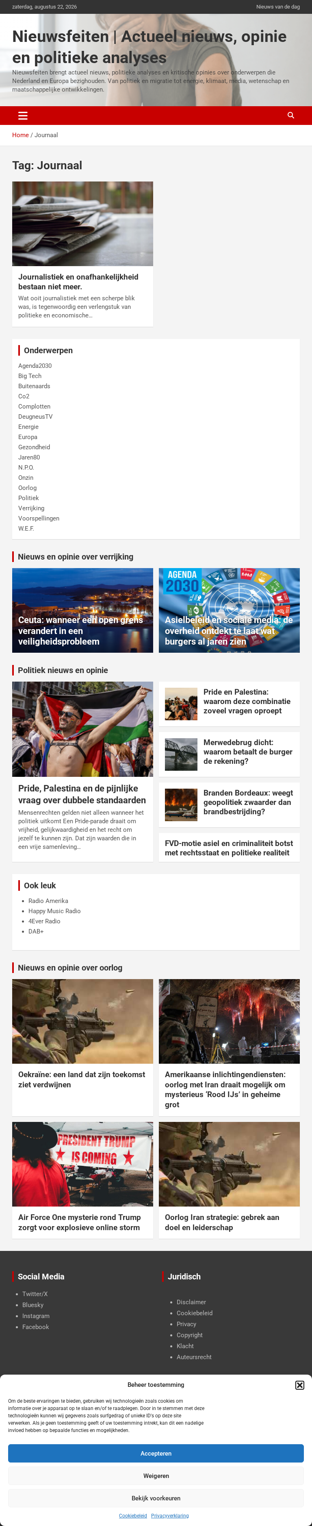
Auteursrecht (194, 1357)
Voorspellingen (38, 518)
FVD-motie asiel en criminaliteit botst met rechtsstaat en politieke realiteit (229, 848)
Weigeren (156, 1476)
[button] (300, 1385)
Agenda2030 (35, 365)
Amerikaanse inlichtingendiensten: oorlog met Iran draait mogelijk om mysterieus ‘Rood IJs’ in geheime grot (225, 1089)
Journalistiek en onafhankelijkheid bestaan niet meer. (78, 282)
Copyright (190, 1335)
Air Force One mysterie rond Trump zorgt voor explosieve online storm (79, 1222)
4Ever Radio (44, 921)
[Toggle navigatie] (23, 115)
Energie (28, 427)
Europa (27, 437)
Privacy (186, 1324)
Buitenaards (34, 386)
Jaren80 (29, 457)
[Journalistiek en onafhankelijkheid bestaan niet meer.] (83, 223)
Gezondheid (34, 447)
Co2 (23, 396)
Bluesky (32, 1305)
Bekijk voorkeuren (156, 1498)
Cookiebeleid (133, 1516)
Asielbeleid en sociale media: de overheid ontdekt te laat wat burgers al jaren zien (229, 631)
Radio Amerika (48, 901)
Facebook (35, 1327)
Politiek (28, 498)
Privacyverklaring (170, 1516)
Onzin (25, 477)
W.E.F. (26, 528)
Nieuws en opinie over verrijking (75, 557)
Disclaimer (191, 1302)
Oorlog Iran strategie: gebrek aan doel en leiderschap (222, 1222)
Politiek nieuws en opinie (63, 670)
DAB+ (36, 931)
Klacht (185, 1346)
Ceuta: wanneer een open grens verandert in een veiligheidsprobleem (80, 631)
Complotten (34, 406)
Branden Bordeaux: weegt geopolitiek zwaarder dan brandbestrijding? (248, 802)
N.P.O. (26, 467)
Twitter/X (35, 1294)
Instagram (36, 1316)
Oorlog (27, 488)
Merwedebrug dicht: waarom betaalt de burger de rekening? (248, 752)
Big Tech (29, 376)
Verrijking (31, 508)
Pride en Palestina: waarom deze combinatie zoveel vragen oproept (247, 701)
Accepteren (156, 1453)
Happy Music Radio (54, 911)
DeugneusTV (35, 416)
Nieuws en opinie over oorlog (70, 968)
